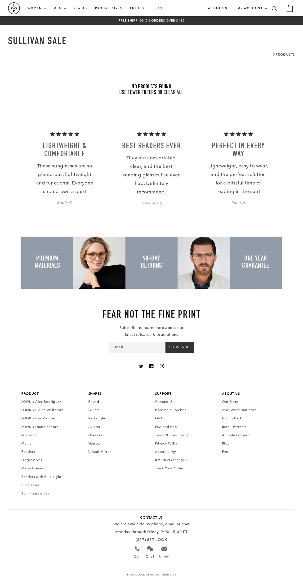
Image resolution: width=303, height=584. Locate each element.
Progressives (31, 460)
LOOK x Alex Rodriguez (41, 402)
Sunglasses (30, 485)
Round (93, 402)
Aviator (94, 427)
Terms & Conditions (171, 435)
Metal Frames (32, 468)
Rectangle (96, 418)
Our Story (230, 402)
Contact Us (164, 402)
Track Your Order (169, 468)
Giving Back (232, 418)
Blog (226, 443)
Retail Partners (234, 427)
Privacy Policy (166, 443)
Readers (28, 452)
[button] (37, 8)
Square (94, 410)
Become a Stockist (170, 410)
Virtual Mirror (99, 452)
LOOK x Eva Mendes (38, 418)
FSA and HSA (166, 427)
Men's (26, 443)
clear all (174, 93)
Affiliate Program (236, 435)
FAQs (159, 418)
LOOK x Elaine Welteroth (42, 410)
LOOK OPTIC (146, 574)
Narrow (94, 443)
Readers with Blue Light (41, 477)
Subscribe (180, 347)
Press (226, 452)
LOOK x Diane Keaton (39, 427)
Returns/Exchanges (171, 460)
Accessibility (165, 452)
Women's (28, 435)
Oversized (96, 435)
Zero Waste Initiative (239, 410)
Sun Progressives (35, 493)
